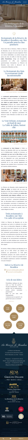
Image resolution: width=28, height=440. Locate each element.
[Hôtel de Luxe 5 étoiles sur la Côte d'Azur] (14, 342)
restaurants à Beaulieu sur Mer (9, 67)
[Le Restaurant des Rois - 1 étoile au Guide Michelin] (21, 409)
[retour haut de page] (14, 333)
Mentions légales (5, 434)
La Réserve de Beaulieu (17, 248)
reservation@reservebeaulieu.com (16, 360)
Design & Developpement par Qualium (16, 435)
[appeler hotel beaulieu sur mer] (3, 438)
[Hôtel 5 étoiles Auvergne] (14, 388)
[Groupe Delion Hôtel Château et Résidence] (14, 375)
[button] (1, 290)
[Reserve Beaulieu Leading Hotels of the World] (14, 422)
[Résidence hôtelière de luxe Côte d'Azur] (14, 398)
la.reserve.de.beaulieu (15, 272)
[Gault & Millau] (7, 416)
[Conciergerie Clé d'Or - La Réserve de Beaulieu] (21, 416)
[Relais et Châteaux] (7, 409)
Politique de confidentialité (15, 434)
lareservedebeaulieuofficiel (15, 270)
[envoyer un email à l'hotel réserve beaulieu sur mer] (10, 438)
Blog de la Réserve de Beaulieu (14, 364)
